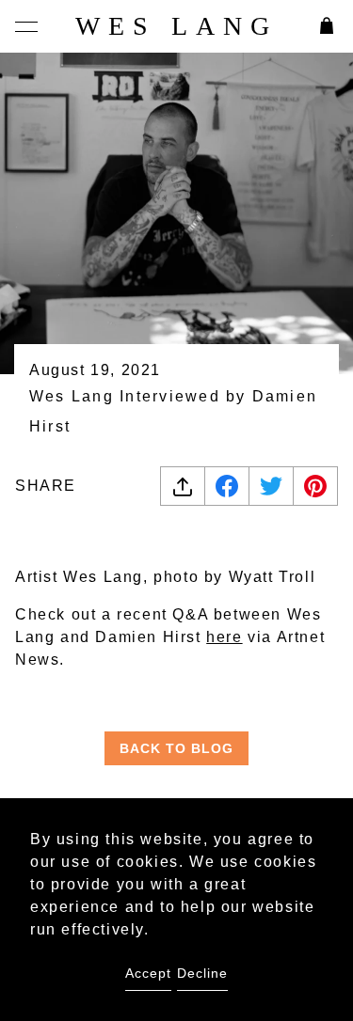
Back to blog (176, 748)
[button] (26, 26)
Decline (202, 973)
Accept (148, 973)
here (224, 637)
